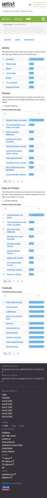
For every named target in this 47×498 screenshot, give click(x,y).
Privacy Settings (8, 451)
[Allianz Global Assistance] (6, 488)
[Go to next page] (22, 181)
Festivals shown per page (12, 292)
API (3, 468)
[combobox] (23, 11)
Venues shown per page (11, 110)
